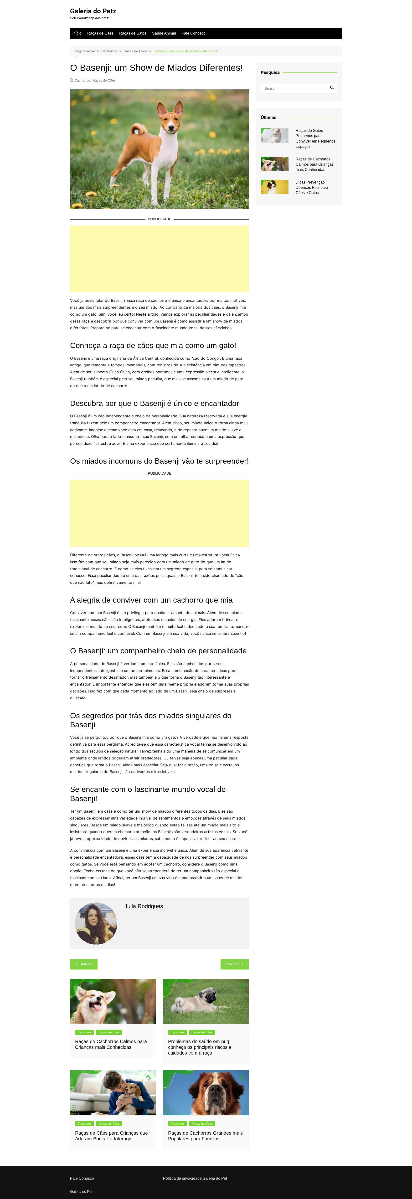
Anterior (87, 964)
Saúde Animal (164, 33)
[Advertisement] (159, 258)
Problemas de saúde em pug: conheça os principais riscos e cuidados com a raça (200, 1047)
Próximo (231, 964)
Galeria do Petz (93, 11)
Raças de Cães (100, 33)
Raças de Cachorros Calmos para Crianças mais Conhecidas (315, 164)
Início (77, 33)
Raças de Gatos (132, 33)
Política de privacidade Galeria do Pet (195, 1178)
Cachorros (82, 80)
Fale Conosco (194, 33)
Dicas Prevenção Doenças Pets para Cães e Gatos (312, 187)
